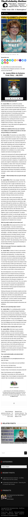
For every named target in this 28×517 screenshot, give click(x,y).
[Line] (2, 63)
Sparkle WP (9, 509)
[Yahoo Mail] (20, 60)
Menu (5, 13)
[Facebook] (25, 60)
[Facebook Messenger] (12, 60)
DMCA (16, 513)
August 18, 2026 (19, 440)
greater (14, 109)
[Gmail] (17, 60)
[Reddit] (5, 60)
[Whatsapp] (10, 60)
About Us (13, 396)
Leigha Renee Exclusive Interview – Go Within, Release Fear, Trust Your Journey (13, 478)
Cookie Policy (10, 513)
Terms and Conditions (19, 512)
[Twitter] (2, 60)
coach (14, 105)
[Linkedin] (7, 60)
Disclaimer (3, 513)
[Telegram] (23, 60)
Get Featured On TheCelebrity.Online (9, 515)
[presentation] (22, 428)
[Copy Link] (15, 60)
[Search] (25, 452)
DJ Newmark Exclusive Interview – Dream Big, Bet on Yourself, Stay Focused (14, 483)
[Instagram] (5, 63)
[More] (7, 63)
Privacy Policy (4, 512)
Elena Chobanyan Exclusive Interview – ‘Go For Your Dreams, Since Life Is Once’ (7, 414)
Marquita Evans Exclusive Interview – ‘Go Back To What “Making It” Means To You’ (20, 414)
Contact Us (21, 513)
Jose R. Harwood (12, 54)
